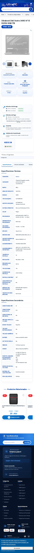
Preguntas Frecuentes (24, 518)
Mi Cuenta (6, 510)
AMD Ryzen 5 (22, 493)
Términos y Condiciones (25, 510)
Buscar (30, 9)
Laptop (27, 15)
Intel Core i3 (22, 485)
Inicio (2, 15)
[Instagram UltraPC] (28, 536)
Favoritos (6, 513)
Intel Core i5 (22, 490)
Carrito (5, 515)
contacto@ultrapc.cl (13, 475)
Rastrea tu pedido (8, 518)
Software (6, 502)
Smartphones (7, 489)
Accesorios (6, 499)
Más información (11, 544)
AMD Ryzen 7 (22, 498)
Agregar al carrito (15, 417)
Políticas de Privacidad (24, 513)
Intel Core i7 (22, 495)
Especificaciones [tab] (7, 164)
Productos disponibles (14, 15)
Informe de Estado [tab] (19, 164)
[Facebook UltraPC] (25, 536)
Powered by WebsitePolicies (8, 550)
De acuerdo (17, 548)
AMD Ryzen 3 (22, 487)
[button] (31, 30)
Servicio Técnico (8, 496)
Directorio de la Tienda (24, 515)
